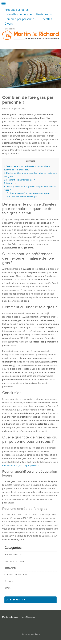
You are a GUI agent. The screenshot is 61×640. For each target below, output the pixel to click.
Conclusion (10, 183)
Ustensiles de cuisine (18, 14)
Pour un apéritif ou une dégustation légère (28, 193)
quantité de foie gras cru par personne (20, 465)
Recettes (46, 19)
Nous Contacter (28, 617)
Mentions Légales (10, 617)
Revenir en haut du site (31, 634)
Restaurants (44, 14)
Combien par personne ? (20, 19)
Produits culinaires (16, 10)
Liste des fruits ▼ (15, 600)
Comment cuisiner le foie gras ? (19, 180)
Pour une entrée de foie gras (22, 196)
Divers (8, 23)
